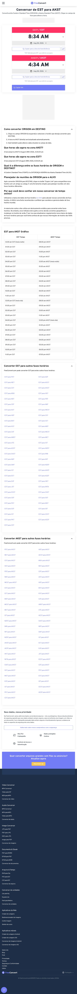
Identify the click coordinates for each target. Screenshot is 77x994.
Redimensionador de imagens (11, 917)
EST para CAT (9, 432)
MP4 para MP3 (6, 812)
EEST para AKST (44, 659)
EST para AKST (43, 388)
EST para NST (9, 399)
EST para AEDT (43, 520)
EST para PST (9, 377)
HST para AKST (10, 566)
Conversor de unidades (9, 904)
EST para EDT (9, 509)
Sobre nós (5, 950)
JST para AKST (43, 654)
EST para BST (9, 421)
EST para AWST (10, 437)
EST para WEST (43, 410)
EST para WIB (43, 454)
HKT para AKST (10, 654)
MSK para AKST (44, 561)
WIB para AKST (10, 626)
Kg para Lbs (5, 897)
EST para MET (43, 437)
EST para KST (9, 426)
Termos (4, 961)
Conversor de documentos (10, 863)
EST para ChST (43, 492)
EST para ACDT (43, 476)
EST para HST (43, 393)
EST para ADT (43, 377)
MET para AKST (10, 610)
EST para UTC (9, 443)
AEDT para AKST (44, 692)
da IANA (39, 198)
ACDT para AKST (10, 648)
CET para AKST (10, 594)
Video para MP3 (7, 816)
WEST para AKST (11, 583)
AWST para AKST (44, 605)
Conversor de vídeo (8, 799)
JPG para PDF (6, 829)
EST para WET (9, 383)
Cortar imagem (6, 921)
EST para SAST (10, 454)
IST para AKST (10, 615)
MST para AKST (10, 676)
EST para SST (43, 498)
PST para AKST (10, 550)
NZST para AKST (10, 621)
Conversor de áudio (8, 819)
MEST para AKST (11, 605)
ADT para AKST (43, 550)
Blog (3, 952)
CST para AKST (10, 561)
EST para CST (9, 388)
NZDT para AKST (10, 637)
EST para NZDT (43, 465)
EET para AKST (43, 643)
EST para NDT (9, 459)
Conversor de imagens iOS (10, 945)
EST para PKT (9, 520)
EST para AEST (43, 383)
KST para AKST (43, 594)
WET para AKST (10, 555)
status (4, 968)
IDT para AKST (43, 681)
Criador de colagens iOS (9, 938)
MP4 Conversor (7, 788)
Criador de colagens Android (11, 934)
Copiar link (19, 88)
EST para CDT (9, 404)
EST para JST (9, 487)
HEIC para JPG (6, 836)
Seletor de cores (7, 924)
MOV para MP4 (6, 795)
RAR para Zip (6, 873)
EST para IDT (43, 509)
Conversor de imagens (9, 843)
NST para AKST (43, 566)
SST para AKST (10, 670)
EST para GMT (10, 465)
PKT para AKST (10, 692)
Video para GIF (6, 792)
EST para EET (9, 476)
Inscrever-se (38, 764)
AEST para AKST (44, 555)
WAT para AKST (10, 577)
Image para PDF (7, 840)
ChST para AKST (10, 665)
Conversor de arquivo (8, 884)
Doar (3, 955)
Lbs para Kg (5, 893)
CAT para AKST (43, 599)
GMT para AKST (44, 632)
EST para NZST (43, 448)
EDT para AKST (10, 681)
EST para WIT (43, 459)
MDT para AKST (10, 599)
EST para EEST (10, 492)
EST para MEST (43, 432)
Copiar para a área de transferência (37, 49)
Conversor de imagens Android (11, 941)
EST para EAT (9, 481)
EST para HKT (43, 481)
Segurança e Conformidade (10, 963)
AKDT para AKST (10, 643)
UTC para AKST (43, 610)
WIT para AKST (10, 632)
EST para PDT (43, 399)
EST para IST (43, 443)
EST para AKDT (43, 470)
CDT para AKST (43, 572)
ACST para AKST (44, 615)
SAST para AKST (44, 621)
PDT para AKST (10, 572)
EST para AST (9, 410)
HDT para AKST (43, 583)
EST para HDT (9, 415)
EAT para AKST (43, 648)
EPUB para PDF (7, 856)
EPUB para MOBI (7, 860)
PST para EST (6, 877)
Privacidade (5, 958)
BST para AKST (43, 588)
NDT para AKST (43, 626)
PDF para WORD (7, 853)
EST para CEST (43, 514)
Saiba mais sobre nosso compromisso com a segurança (38, 727)
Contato (4, 966)
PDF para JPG (6, 833)
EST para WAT (43, 404)
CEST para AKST (44, 687)
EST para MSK (10, 393)
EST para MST (43, 503)
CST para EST (6, 880)
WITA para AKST (10, 659)
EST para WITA (43, 487)
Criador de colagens (8, 914)
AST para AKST (43, 577)
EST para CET (43, 421)
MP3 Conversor (7, 809)
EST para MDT (43, 426)
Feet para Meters (7, 900)
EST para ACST (10, 448)
